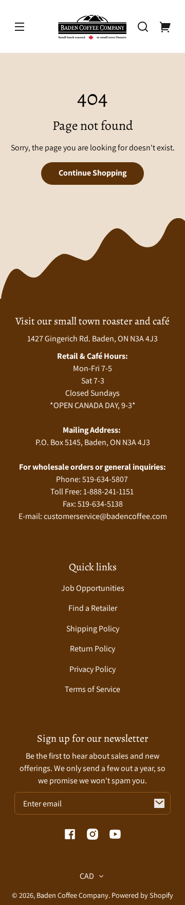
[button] (143, 26)
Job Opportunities (92, 588)
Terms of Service (92, 689)
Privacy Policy (92, 669)
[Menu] (19, 26)
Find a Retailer (92, 608)
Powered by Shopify (142, 895)
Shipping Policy (92, 628)
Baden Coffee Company (72, 895)
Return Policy (92, 648)
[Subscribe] (159, 803)
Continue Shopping (92, 172)
